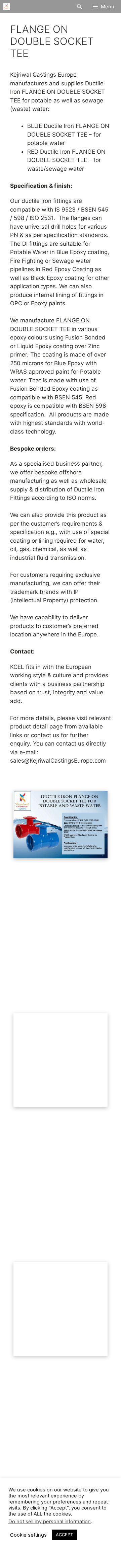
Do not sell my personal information (49, 1522)
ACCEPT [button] (64, 1534)
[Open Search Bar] (79, 6)
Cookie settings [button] (28, 1535)
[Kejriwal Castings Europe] (6, 6)
